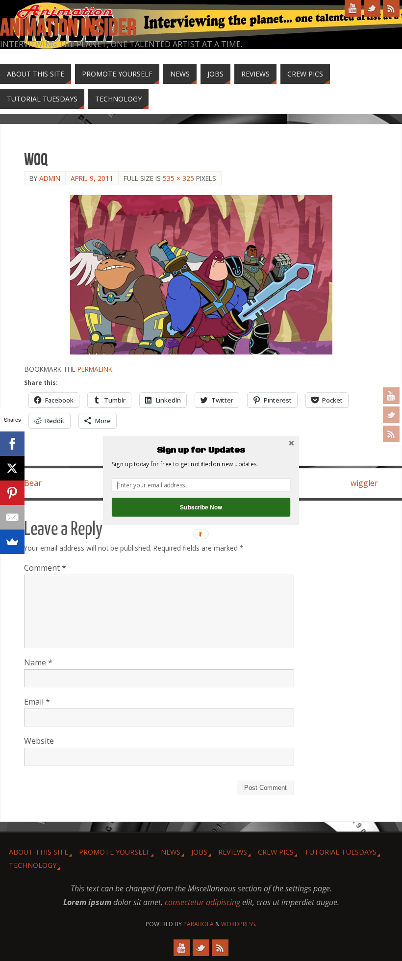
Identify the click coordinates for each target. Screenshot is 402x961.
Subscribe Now (201, 507)
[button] (201, 450)
